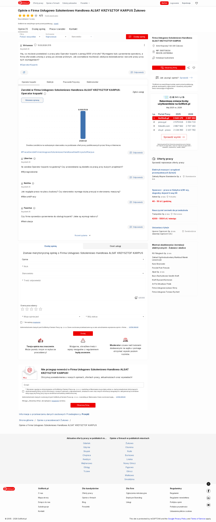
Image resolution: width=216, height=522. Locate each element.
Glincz (129, 471)
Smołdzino (129, 479)
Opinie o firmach (53, 3)
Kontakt (41, 511)
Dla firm (164, 3)
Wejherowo (86, 463)
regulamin (36, 322)
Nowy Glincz (129, 463)
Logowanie (174, 3)
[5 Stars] (40, 309)
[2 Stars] (27, 309)
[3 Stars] (31, 309)
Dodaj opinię (139, 36)
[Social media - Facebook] (208, 491)
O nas (40, 493)
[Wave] (24, 72)
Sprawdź (184, 78)
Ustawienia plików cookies (181, 511)
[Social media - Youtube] (208, 505)
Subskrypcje (43, 507)
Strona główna (26, 420)
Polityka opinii (176, 502)
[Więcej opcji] (144, 45)
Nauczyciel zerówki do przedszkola (170, 210)
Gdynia (86, 447)
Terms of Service (198, 519)
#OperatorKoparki (29, 64)
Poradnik (84, 3)
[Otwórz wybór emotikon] (136, 297)
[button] (51, 16)
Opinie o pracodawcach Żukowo (52, 420)
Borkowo (129, 455)
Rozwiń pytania (81, 235)
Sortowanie (50, 34)
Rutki (129, 451)
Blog (84, 502)
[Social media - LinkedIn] (208, 498)
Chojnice (87, 455)
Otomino (129, 447)
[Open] (143, 273)
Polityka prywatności (178, 507)
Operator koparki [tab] (29, 82)
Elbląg (87, 467)
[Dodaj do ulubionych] (194, 68)
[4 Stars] (36, 309)
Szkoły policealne (69, 3)
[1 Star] (22, 309)
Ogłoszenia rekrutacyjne (136, 493)
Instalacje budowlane (165, 58)
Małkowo (129, 475)
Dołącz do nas (44, 502)
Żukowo (130, 443)
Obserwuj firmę (83, 405)
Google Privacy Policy (177, 519)
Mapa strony (43, 498)
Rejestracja (186, 3)
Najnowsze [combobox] (51, 36)
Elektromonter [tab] (92, 82)
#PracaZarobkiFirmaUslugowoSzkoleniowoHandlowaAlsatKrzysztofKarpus (57, 152)
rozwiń (56, 24)
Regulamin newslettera (179, 498)
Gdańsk (86, 443)
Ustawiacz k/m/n (160, 227)
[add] (208, 490)
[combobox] (82, 36)
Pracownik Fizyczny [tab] (71, 82)
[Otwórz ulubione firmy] (196, 3)
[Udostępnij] (188, 68)
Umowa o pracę (32, 100)
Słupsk (86, 451)
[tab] (50, 246)
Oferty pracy (38, 3)
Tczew (87, 471)
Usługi (128, 502)
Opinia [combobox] (25, 259)
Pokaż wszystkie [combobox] (28, 36)
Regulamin (174, 493)
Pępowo (130, 467)
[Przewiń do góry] (208, 483)
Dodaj (83, 333)
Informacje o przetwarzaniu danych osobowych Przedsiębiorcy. (54, 414)
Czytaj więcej (133, 327)
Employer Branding (134, 498)
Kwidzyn (87, 459)
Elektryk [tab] (50, 82)
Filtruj (22, 34)
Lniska (129, 459)
